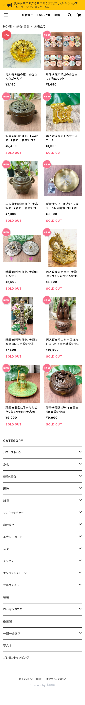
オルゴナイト (11, 585)
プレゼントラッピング (16, 657)
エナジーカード (13, 537)
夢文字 (7, 645)
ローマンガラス (12, 609)
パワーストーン (12, 452)
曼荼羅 (7, 621)
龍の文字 (9, 524)
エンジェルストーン (15, 573)
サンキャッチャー (13, 512)
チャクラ (8, 561)
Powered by (38, 685)
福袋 (6, 597)
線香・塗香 (23, 26)
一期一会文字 (12, 633)
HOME (7, 26)
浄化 (6, 464)
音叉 (6, 549)
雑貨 (6, 500)
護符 (6, 488)
